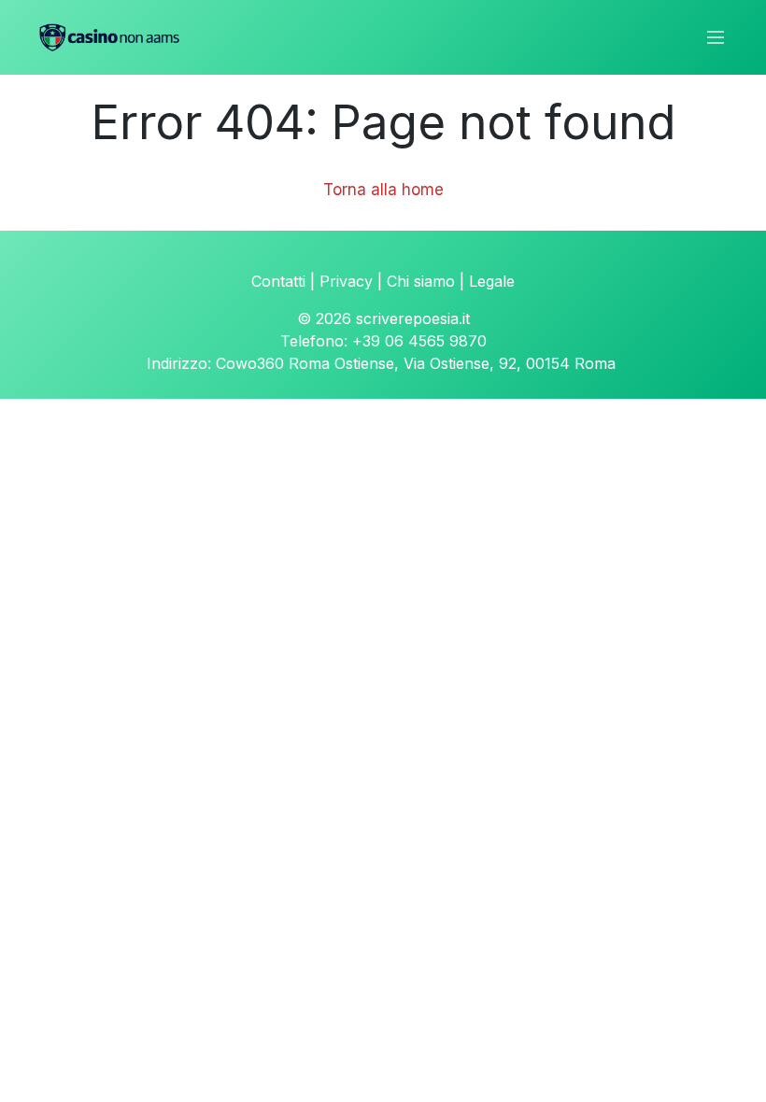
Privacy (346, 281)
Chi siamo (421, 281)
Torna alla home (383, 189)
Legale (492, 281)
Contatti (278, 281)
